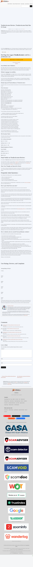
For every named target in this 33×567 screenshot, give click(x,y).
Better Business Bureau (20, 208)
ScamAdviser (25, 382)
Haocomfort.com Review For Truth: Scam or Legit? (15, 332)
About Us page (26, 315)
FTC (24, 208)
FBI (23, 208)
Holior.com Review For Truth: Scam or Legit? (13, 328)
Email (2, 362)
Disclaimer (16, 63)
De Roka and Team (5, 332)
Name (2, 358)
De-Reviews (16, 392)
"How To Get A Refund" (28, 182)
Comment (2, 348)
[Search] (31, 6)
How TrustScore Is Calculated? (16, 62)
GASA (16, 382)
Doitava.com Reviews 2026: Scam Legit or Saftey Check (15, 339)
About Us (9, 384)
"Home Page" (17, 161)
